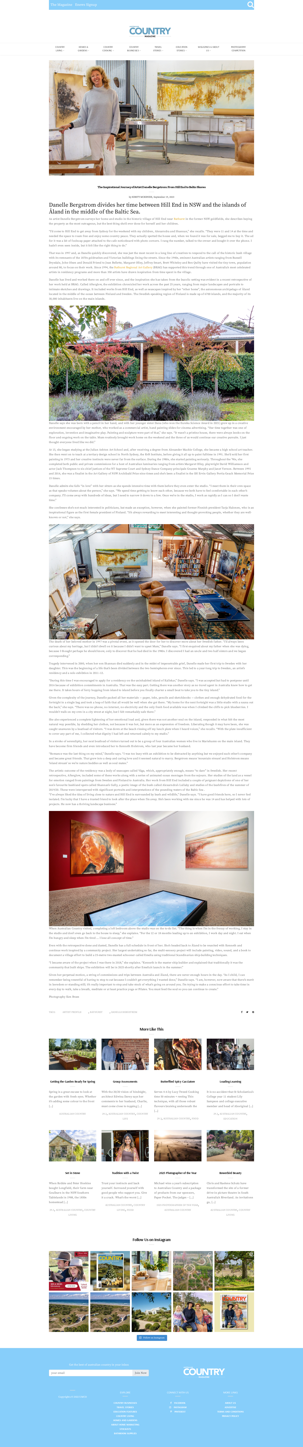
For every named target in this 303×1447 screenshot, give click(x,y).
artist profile (71, 1012)
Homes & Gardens (83, 49)
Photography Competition (238, 49)
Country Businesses (133, 49)
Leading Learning (230, 1081)
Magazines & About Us (208, 49)
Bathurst (179, 219)
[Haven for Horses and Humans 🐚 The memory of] (69, 1312)
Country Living (125, 1416)
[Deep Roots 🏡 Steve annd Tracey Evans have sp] (234, 1271)
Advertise (230, 1407)
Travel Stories (157, 49)
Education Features (125, 1411)
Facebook (180, 1402)
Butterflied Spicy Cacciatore (178, 1081)
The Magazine (61, 5)
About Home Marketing (125, 1424)
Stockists (125, 1429)
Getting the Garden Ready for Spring (72, 1081)
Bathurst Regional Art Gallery (133, 267)
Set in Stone (72, 1173)
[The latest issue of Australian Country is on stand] (110, 1271)
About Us (230, 1402)
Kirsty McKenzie (142, 197)
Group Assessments (125, 1081)
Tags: (52, 1012)
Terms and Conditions (230, 1411)
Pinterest (180, 1411)
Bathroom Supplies (125, 1433)
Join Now (141, 1373)
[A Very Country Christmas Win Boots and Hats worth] (69, 1271)
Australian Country (72, 1114)
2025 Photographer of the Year (178, 1173)
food (195, 1118)
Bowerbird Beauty (230, 1173)
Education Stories (181, 49)
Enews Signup (86, 5)
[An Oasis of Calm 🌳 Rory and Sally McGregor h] (151, 1312)
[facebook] (241, 1012)
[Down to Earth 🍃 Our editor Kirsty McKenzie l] (193, 1312)
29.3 (104, 1114)
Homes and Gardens (125, 1420)
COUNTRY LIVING (60, 49)
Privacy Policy (230, 1416)
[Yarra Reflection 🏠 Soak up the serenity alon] (193, 1271)
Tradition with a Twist (125, 1173)
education (230, 1118)
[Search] (250, 5)
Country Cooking (107, 49)
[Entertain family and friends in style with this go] (151, 1271)
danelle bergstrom (124, 1012)
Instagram (180, 1407)
